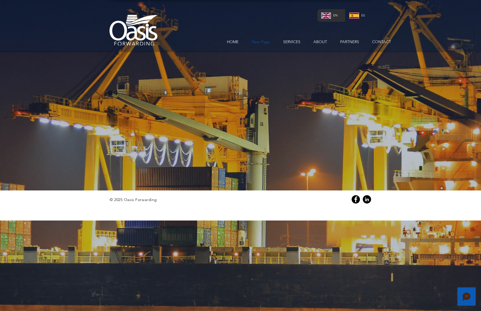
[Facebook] (356, 199)
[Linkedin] (367, 199)
